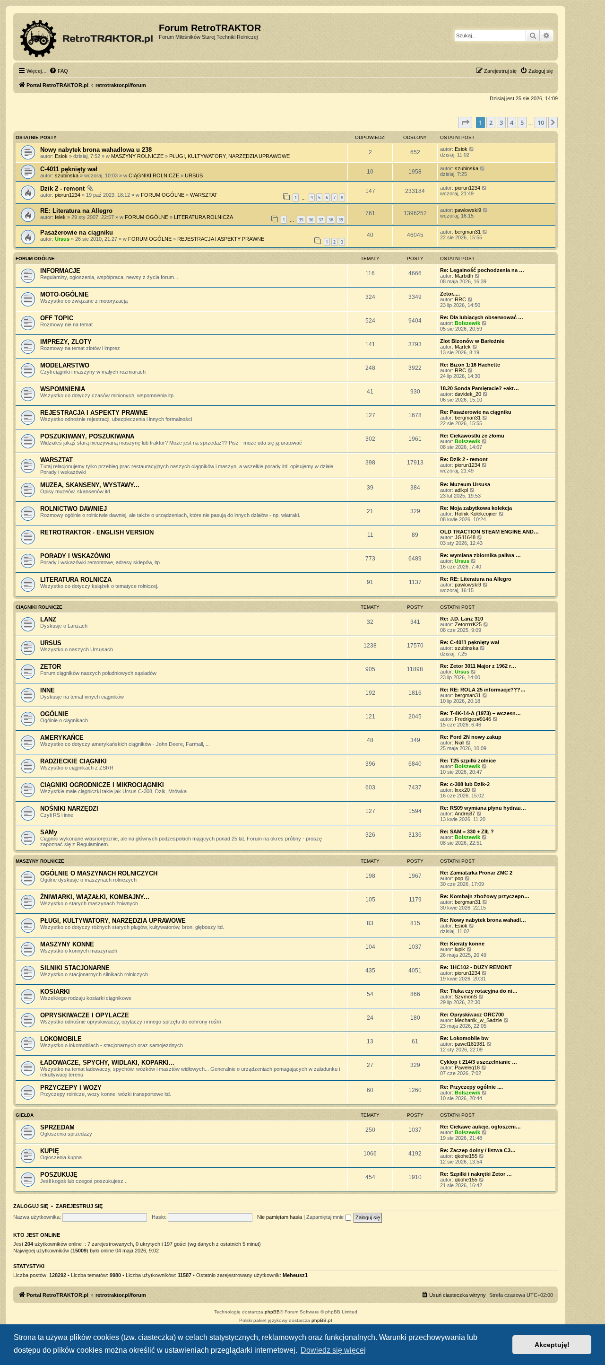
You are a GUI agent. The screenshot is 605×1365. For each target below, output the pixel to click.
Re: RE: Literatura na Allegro (475, 579)
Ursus (62, 239)
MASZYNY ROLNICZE (137, 156)
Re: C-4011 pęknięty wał (469, 642)
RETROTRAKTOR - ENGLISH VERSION (97, 532)
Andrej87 (465, 813)
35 (301, 220)
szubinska (66, 175)
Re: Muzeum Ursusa (465, 484)
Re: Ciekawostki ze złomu (472, 435)
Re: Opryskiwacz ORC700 (472, 1014)
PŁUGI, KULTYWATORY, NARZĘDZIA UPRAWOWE (229, 156)
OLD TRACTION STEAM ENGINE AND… (489, 531)
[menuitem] (58, 71)
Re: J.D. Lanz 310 (461, 618)
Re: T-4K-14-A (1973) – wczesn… (480, 713)
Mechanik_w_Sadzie (478, 1020)
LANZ (48, 619)
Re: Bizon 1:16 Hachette (470, 365)
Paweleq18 (467, 1067)
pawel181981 (470, 1044)
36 (311, 220)
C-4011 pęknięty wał (68, 169)
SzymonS (466, 996)
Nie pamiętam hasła (279, 1217)
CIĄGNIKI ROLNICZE (154, 175)
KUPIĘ (49, 1151)
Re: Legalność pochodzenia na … (482, 270)
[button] (465, 122)
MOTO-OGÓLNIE (64, 294)
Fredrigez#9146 (473, 719)
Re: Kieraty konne (462, 943)
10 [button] (540, 122)
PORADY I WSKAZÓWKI (75, 556)
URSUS (194, 175)
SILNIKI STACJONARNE (75, 967)
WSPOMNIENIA (62, 389)
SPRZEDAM (57, 1127)
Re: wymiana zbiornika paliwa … (480, 555)
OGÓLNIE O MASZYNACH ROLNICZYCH (98, 873)
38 (330, 220)
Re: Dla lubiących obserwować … (481, 317)
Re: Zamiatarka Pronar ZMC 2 (476, 872)
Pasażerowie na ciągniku (76, 232)
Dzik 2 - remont (62, 188)
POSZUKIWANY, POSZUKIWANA (87, 436)
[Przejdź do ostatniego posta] (472, 149)
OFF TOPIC (56, 318)
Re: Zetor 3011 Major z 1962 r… (478, 666)
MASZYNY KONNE (67, 944)
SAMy (48, 832)
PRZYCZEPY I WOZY (71, 1087)
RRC (460, 299)
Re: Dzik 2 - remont (464, 459)
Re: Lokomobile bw (464, 1038)
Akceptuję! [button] (552, 1344)
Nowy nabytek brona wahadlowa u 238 (96, 149)
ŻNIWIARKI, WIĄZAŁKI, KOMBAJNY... (94, 897)
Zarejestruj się (79, 1206)
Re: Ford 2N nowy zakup (470, 737)
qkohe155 (466, 1156)
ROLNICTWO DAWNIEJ (73, 508)
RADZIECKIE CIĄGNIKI (73, 761)
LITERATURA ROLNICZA (203, 217)
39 (340, 220)
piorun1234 (67, 195)
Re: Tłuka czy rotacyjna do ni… (479, 991)
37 (321, 220)
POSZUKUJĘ (59, 1174)
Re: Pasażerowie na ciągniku (475, 412)
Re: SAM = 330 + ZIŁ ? (467, 831)
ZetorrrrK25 (468, 624)
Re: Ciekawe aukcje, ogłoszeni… (480, 1126)
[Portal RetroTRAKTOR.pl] (87, 37)
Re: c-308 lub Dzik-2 (465, 784)
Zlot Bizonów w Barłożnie (472, 341)
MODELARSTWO (64, 365)
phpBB (272, 1311)
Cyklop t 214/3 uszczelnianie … (478, 1062)
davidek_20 (468, 394)
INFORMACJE (60, 270)
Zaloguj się (30, 1206)
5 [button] (522, 122)
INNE (47, 690)
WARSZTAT (203, 195)
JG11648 (465, 537)
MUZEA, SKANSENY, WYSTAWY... (89, 485)
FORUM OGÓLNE (162, 195)
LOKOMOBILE (61, 1038)
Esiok (61, 156)
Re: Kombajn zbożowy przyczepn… (484, 896)
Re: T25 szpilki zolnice (468, 760)
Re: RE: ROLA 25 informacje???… (483, 689)
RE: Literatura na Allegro (76, 210)
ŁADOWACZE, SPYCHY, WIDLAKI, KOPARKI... (107, 1062)
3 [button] (501, 122)
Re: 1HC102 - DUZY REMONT (476, 967)
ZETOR (50, 666)
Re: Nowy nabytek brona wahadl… (483, 920)
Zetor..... (450, 294)
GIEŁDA (25, 1115)
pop (459, 878)
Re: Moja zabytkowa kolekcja (476, 508)
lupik (460, 949)
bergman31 (468, 232)
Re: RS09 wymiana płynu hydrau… (483, 808)
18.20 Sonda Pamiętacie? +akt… (479, 388)
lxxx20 (462, 790)
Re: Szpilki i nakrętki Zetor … (476, 1174)
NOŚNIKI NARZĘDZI (69, 808)
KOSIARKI (55, 991)
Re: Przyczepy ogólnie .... (471, 1087)
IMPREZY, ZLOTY (66, 341)
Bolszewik (467, 323)
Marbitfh (464, 276)
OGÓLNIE (54, 714)
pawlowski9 (468, 210)
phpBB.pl (321, 1320)
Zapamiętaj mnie (325, 1217)
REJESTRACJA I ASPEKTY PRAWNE (220, 239)
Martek (463, 347)
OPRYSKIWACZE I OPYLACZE (84, 1015)
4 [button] (511, 122)
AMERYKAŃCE (62, 737)
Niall (459, 742)
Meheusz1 (295, 1275)
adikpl (461, 490)
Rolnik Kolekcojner (476, 513)
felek (60, 217)
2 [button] (491, 122)
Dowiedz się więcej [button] (333, 1350)
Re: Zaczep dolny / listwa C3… (478, 1150)
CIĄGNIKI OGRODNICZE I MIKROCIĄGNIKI (102, 784)
